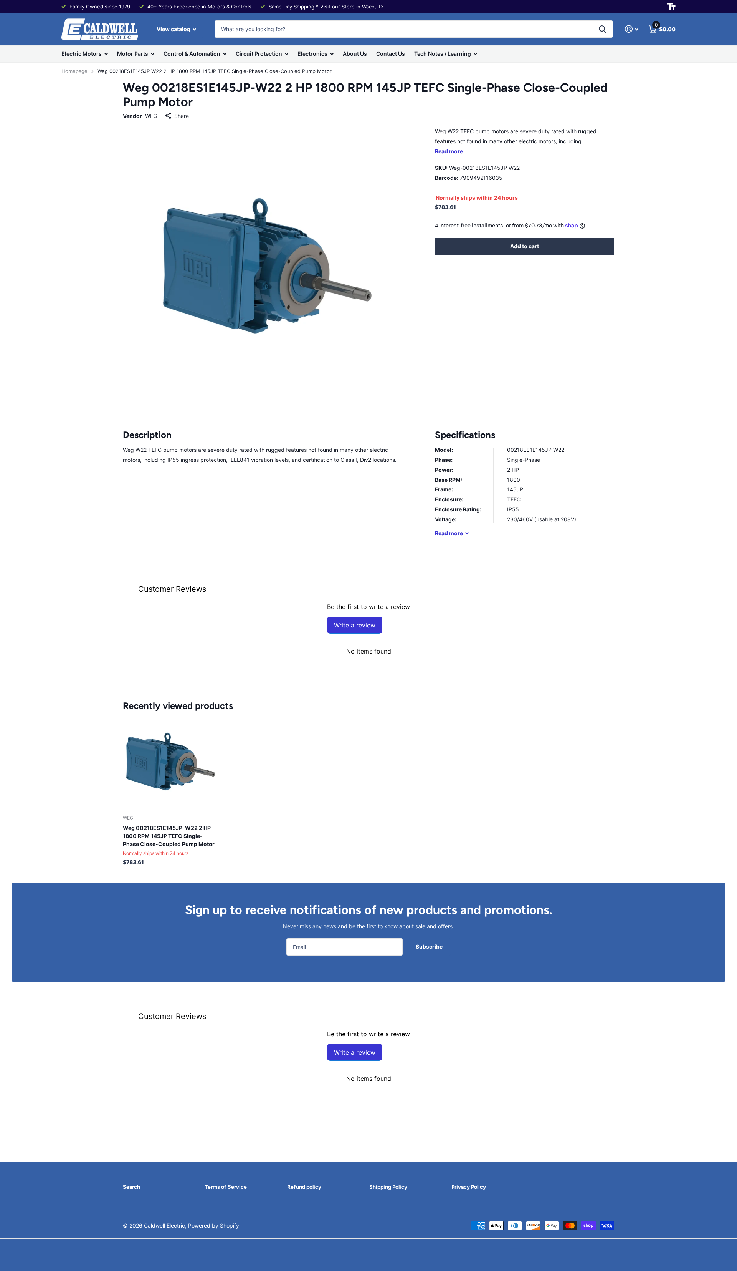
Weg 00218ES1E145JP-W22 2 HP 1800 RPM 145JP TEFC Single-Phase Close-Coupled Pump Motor (169, 836)
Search (131, 1187)
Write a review (354, 625)
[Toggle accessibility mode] (671, 7)
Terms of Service (226, 1187)
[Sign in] (632, 29)
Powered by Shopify (213, 1225)
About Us (355, 53)
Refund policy (304, 1187)
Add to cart (524, 246)
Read (449, 533)
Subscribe (430, 946)
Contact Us (390, 53)
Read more (449, 151)
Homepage (74, 71)
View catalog (174, 29)
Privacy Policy (468, 1187)
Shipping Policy (388, 1187)
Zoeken (602, 29)
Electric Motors (81, 53)
